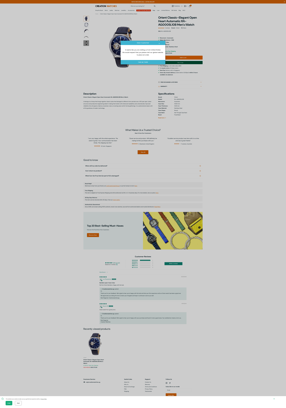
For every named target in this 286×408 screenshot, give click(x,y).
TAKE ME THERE (143, 62)
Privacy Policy (44, 399)
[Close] (278, 399)
